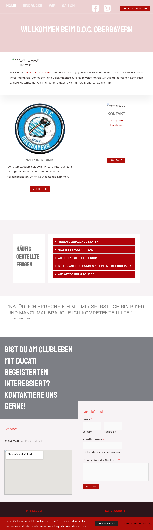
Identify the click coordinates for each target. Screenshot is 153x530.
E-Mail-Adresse (94, 439)
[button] (132, 8)
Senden (91, 486)
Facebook (116, 125)
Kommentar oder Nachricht (101, 460)
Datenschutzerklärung (137, 523)
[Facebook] (95, 8)
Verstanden (106, 523)
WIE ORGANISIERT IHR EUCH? (78, 257)
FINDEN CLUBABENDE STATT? (78, 241)
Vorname (88, 431)
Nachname (110, 431)
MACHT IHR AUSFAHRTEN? (75, 249)
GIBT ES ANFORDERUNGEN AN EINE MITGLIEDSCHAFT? (95, 266)
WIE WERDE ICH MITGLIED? (76, 274)
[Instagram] (107, 8)
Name (87, 419)
